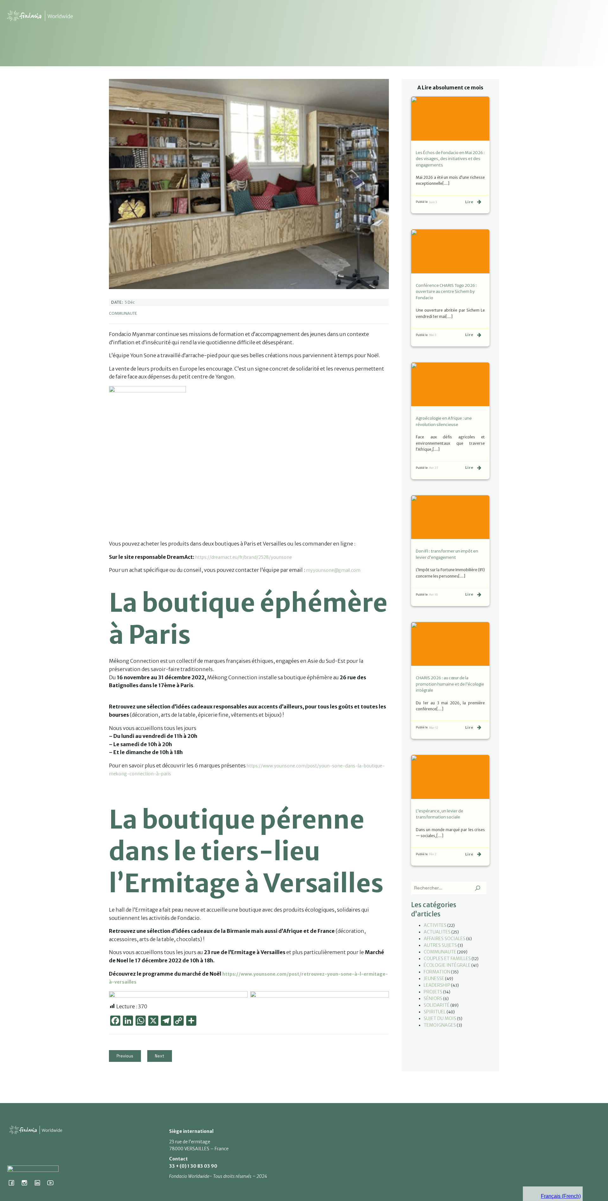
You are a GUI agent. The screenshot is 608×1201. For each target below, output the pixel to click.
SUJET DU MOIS (440, 1018)
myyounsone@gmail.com (333, 570)
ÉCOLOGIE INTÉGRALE (447, 965)
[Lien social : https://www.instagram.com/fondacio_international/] (26, 1182)
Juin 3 (433, 202)
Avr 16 (433, 594)
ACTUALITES (437, 932)
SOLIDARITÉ (437, 1005)
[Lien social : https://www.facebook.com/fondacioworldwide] (13, 1182)
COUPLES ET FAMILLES (447, 958)
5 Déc (130, 302)
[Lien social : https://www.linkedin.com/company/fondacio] (39, 1182)
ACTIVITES (435, 925)
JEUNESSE (434, 978)
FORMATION (437, 972)
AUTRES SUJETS (440, 945)
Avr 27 (433, 467)
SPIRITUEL (435, 1012)
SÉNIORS (433, 998)
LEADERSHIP (437, 985)
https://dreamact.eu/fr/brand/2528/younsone (243, 557)
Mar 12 (433, 727)
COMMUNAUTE (123, 313)
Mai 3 (432, 335)
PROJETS (433, 992)
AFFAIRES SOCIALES (445, 938)
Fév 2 (432, 854)
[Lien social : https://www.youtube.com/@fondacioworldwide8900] (52, 1182)
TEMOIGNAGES (440, 1025)
